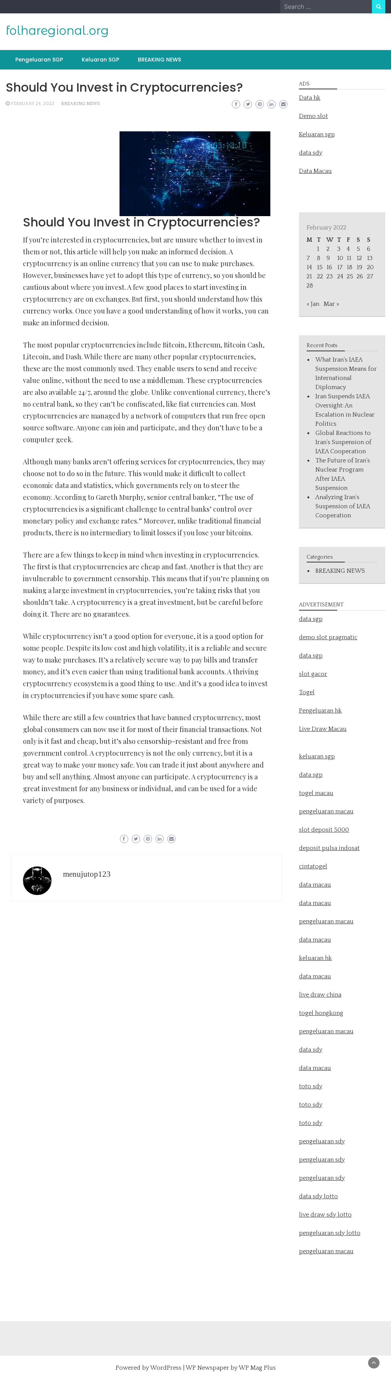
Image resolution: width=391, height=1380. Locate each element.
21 (309, 276)
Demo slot (313, 116)
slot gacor (313, 674)
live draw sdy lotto (325, 1214)
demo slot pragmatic (328, 637)
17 (340, 267)
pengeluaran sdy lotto (329, 1233)
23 (329, 276)
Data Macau (315, 171)
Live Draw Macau (323, 729)
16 (329, 267)
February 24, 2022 (32, 103)
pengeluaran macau (326, 1251)
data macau (315, 939)
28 (310, 285)
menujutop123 (87, 874)
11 (349, 258)
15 (320, 267)
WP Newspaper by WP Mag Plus (231, 1367)
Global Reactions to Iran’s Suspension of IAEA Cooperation (343, 442)
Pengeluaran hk (320, 710)
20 (370, 267)
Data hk (309, 97)
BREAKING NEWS (159, 59)
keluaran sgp (317, 756)
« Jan (313, 304)
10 (340, 258)
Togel (307, 692)
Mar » (331, 304)
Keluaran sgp (317, 134)
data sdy (310, 152)
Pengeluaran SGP (39, 59)
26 (360, 276)
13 (370, 258)
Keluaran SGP (100, 59)
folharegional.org (57, 30)
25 (350, 276)
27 (370, 276)
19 (359, 267)
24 (340, 276)
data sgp (311, 619)
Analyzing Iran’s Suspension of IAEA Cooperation (342, 506)
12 (359, 258)
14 (309, 267)
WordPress (165, 1367)
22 (320, 276)
